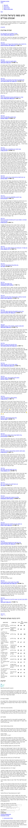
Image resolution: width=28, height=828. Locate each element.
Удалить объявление (6, 814)
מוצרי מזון (3, 266)
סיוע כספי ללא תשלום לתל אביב (8, 45)
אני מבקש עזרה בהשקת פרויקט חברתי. (9, 265)
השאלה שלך (3, 809)
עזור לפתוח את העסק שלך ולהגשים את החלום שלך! (12, 79)
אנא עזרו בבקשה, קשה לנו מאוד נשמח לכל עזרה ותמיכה (13, 296)
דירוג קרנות (6, 6)
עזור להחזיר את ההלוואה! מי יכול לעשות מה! (11, 149)
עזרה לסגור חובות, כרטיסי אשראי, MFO (10, 582)
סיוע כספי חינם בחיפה (6, 62)
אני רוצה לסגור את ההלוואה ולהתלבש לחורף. (11, 542)
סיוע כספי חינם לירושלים (6, 298)
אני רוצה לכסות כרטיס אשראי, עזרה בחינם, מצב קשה (13, 177)
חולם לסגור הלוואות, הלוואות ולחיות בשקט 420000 (12, 326)
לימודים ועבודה (4, 150)
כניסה (2, 2)
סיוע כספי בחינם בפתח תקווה (7, 34)
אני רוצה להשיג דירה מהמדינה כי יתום (9, 484)
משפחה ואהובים (4, 118)
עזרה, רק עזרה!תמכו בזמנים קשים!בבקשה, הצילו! (12, 97)
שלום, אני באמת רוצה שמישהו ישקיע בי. (10, 497)
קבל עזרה (3, 27)
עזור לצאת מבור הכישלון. (6, 283)
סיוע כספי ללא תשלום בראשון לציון (9, 81)
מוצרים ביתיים (4, 198)
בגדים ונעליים (4, 222)
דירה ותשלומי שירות (5, 249)
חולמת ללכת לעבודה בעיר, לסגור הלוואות (10, 377)
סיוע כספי (6, 5)
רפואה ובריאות (4, 178)
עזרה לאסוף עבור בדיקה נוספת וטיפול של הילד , (11, 435)
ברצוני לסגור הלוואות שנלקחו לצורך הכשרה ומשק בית (13, 450)
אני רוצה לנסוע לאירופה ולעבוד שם (9, 469)
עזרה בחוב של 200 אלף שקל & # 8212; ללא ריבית (12, 311)
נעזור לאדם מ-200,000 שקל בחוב (8, 117)
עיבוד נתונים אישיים (8, 818)
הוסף (2, 11)
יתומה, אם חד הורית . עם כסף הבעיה (9, 364)
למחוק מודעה (7, 7)
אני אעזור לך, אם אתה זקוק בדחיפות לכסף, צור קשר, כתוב (14, 247)
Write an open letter (8, 9)
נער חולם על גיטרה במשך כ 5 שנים (9, 344)
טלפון (2, 806)
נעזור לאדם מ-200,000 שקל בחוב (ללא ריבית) (11, 197)
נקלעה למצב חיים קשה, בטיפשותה (8, 61)
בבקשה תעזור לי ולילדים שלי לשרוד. (9, 397)
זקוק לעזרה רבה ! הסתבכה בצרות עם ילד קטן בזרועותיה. (13, 44)
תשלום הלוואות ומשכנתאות (7, 285)
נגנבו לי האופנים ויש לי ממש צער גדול (9, 33)
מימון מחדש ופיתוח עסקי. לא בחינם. (9, 417)
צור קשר (2, 42)
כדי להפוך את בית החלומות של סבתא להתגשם (11, 524)
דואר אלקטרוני (4, 805)
